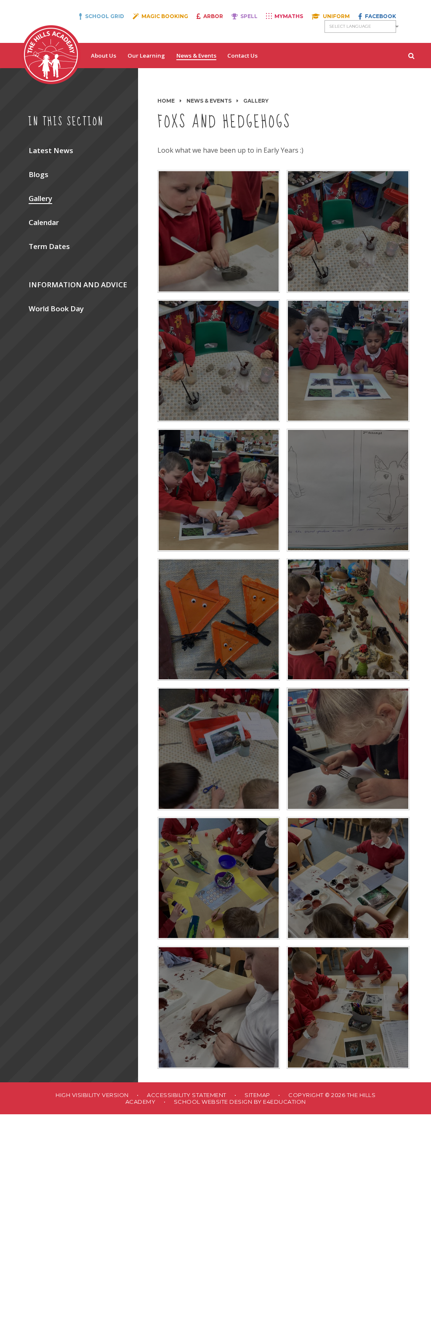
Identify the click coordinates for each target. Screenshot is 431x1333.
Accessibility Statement (186, 1095)
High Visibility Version (92, 1095)
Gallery (256, 101)
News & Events (208, 101)
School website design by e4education (240, 1101)
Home (166, 101)
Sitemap (257, 1095)
